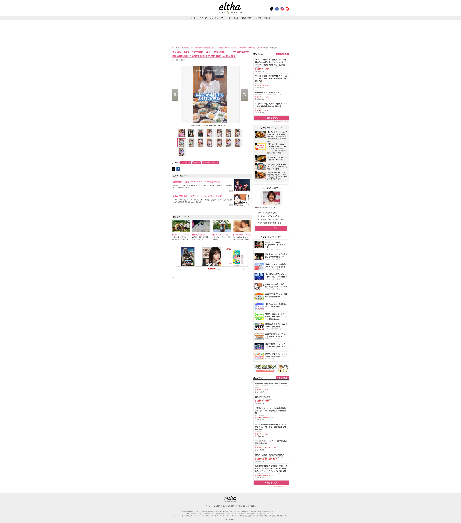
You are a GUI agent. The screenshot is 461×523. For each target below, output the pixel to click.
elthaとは (208, 506)
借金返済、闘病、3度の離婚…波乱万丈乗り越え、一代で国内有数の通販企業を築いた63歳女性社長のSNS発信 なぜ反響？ (223, 48)
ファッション (234, 18)
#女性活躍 (196, 162)
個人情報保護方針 (229, 506)
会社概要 (217, 506)
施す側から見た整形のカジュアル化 (271, 219)
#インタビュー (185, 162)
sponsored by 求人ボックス (281, 121)
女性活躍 (267, 18)
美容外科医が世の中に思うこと (269, 223)
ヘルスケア (202, 18)
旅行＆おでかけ (247, 18)
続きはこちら (272, 118)
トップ (193, 18)
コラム (180, 48)
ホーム (174, 48)
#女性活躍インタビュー (210, 162)
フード (223, 18)
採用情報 (253, 506)
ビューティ (214, 18)
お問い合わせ (242, 506)
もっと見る (272, 228)
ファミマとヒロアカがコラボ (268, 216)
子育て (258, 18)
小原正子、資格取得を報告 (268, 213)
